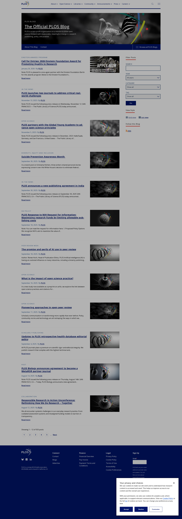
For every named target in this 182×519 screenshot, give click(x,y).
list (126, 501)
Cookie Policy (168, 498)
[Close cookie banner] (174, 483)
